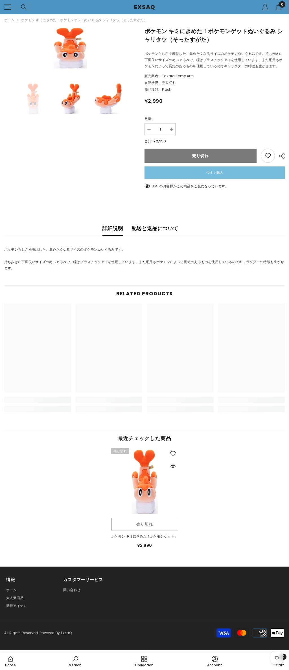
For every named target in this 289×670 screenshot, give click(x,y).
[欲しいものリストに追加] (268, 156)
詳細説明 (112, 228)
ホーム (9, 20)
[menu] (7, 7)
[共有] (280, 156)
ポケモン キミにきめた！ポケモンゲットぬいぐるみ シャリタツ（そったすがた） (144, 536)
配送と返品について (155, 228)
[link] (37, 400)
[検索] (23, 7)
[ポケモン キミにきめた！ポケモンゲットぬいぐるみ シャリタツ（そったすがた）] (144, 481)
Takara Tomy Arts (178, 75)
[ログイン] (265, 7)
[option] (70, 48)
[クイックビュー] (173, 466)
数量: (148, 118)
